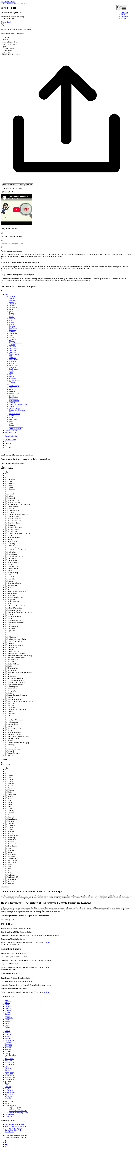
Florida (11, 313)
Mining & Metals (13, 664)
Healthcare (12, 389)
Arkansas (12, 300)
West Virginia (11, 879)
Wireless (10, 755)
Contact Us (124, 16)
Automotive (11, 494)
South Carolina (12, 860)
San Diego (12, 367)
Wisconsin (12, 382)
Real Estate (13, 419)
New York (12, 350)
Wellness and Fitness (14, 749)
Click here (47, 942)
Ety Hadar (24, 1137)
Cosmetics (10, 535)
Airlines (10, 485)
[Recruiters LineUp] (8, 2)
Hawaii (11, 317)
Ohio (10, 356)
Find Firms (5, 887)
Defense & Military (13, 537)
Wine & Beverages (13, 753)
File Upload (6, 52)
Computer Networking (14, 521)
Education (10, 546)
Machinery (11, 643)
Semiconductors (12, 722)
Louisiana (12, 330)
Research (10, 711)
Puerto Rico (11, 856)
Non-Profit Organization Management (19, 672)
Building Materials (13, 502)
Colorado (12, 305)
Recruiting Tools (10, 432)
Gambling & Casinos (14, 583)
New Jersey (13, 346)
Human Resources (15, 393)
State (6, 294)
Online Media (12, 676)
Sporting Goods (12, 724)
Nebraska (12, 345)
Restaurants (11, 714)
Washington (13, 378)
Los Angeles (13, 328)
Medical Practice (12, 662)
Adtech (9, 481)
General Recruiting (11, 430)
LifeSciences (13, 399)
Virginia (11, 376)
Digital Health (12, 541)
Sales (11, 423)
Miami (11, 335)
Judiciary (10, 624)
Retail (11, 421)
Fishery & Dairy (12, 573)
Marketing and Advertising (16, 653)
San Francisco (13, 369)
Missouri (12, 341)
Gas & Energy (14, 386)
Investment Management (15, 622)
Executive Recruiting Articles (18, 1113)
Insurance (12, 395)
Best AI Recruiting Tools (13, 1130)
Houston (12, 318)
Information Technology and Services (19, 612)
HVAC (9, 604)
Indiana (11, 324)
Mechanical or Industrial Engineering (19, 655)
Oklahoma (12, 358)
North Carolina (14, 354)
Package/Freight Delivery (15, 680)
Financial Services (13, 568)
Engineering (11, 552)
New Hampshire (12, 835)
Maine (9, 815)
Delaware (10, 790)
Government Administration (16, 591)
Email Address (7, 42)
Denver (11, 311)
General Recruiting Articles (18, 1111)
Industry (7, 384)
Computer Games (13, 517)
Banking (10, 496)
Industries (8, 443)
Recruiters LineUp (11, 436)
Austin (11, 302)
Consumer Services (13, 531)
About (123, 14)
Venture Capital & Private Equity (18, 743)
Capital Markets (12, 506)
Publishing (10, 705)
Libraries (10, 635)
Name (5, 40)
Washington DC (14, 380)
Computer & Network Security (17, 515)
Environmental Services (15, 556)
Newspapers (11, 670)
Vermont (10, 871)
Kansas (9, 809)
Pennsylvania (13, 360)
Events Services (12, 558)
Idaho (11, 320)
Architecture (11, 490)
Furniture (10, 581)
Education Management (15, 548)
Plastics (11, 416)
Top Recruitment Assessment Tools (16, 1126)
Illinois (11, 322)
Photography (11, 691)
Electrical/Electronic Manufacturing (19, 550)
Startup (11, 425)
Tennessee (10, 864)
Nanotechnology (14, 408)
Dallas (11, 309)
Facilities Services (13, 562)
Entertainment (12, 554)
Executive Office (13, 560)
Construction (11, 525)
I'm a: (4, 46)
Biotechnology (12, 498)
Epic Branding (11, 1137)
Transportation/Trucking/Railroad (18, 736)
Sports (9, 726)
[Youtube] (6, 1144)
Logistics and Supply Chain (16, 639)
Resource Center (10, 440)
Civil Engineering (13, 510)
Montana (10, 829)
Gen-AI (11, 388)
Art (8, 492)
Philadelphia (13, 361)
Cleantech (10, 512)
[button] (1, 291)
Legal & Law (13, 397)
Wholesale (10, 751)
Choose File (28, 184)
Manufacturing (14, 401)
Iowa (9, 806)
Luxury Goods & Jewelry (15, 641)
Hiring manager (10, 48)
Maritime (12, 402)
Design (9, 539)
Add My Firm (9, 1114)
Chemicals (8, 447)
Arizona (11, 298)
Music (9, 666)
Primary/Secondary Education (17, 695)
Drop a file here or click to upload (13, 184)
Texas (11, 373)
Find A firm (124, 13)
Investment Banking (14, 620)
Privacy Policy (24, 1135)
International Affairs (14, 616)
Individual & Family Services (17, 606)
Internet (9, 618)
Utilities (10, 741)
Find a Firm (9, 1101)
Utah (10, 374)
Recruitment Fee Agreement (14, 1128)
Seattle (11, 371)
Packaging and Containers (16, 682)
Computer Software (13, 523)
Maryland (12, 332)
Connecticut (13, 307)
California (12, 304)
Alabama (12, 296)
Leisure (9, 633)
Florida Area (11, 794)
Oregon (9, 852)
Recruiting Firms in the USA (14, 1124)
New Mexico (13, 348)
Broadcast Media (13, 500)
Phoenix (12, 363)
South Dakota (12, 862)
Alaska (9, 777)
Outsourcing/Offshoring (17, 410)
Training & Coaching (14, 734)
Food (9, 575)
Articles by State (14, 1109)
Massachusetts (13, 333)
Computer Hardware (14, 519)
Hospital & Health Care (15, 597)
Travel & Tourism (15, 429)
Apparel (10, 488)
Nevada (10, 833)
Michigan (12, 337)
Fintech (9, 570)
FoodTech (10, 577)
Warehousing (11, 747)
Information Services (14, 610)
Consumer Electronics (14, 527)
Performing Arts (12, 687)
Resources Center (126, 18)
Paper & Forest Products (15, 685)
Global (9, 589)
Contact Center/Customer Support (18, 533)
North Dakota (12, 846)
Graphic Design (12, 593)
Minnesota (12, 339)
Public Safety (11, 703)
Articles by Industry (15, 1107)
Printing (11, 417)
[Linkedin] (5, 1146)
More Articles (9, 1132)
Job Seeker (8, 50)
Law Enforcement (13, 626)
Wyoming (10, 883)
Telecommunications (16, 427)
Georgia (11, 315)
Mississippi (11, 825)
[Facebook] (5, 1141)
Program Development (14, 699)
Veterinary (10, 745)
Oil (10, 412)
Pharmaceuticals (14, 414)
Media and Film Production (18, 404)
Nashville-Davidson (15, 343)
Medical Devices (14, 406)
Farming (10, 564)
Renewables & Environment (16, 709)
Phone (4, 44)
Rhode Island (13, 365)
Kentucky (12, 326)
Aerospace (10, 483)
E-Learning (11, 544)
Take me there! (6, 22)
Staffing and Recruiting (15, 728)
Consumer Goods (13, 529)
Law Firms (11, 629)
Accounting (11, 479)
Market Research (13, 651)
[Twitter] (6, 1143)
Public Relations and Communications (20, 701)
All (8, 477)
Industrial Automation (14, 608)
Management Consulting (15, 645)
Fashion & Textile (13, 566)
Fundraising (11, 579)
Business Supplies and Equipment (18, 504)
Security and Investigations (16, 720)
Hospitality (12, 391)
